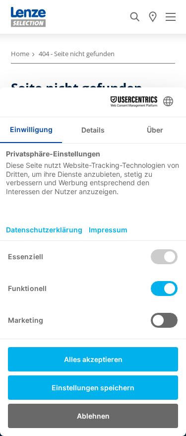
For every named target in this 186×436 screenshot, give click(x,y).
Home (20, 53)
